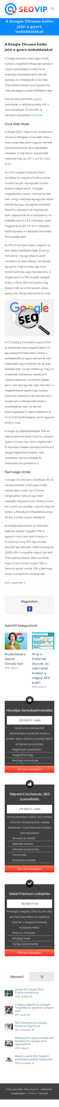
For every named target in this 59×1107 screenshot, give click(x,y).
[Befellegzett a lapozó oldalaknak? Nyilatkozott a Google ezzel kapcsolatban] (9, 1042)
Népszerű (17, 977)
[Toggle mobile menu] (52, 8)
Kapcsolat (43, 1093)
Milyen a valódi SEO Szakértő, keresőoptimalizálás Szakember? (34, 1058)
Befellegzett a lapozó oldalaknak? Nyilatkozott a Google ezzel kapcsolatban (34, 1041)
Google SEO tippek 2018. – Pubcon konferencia (30, 991)
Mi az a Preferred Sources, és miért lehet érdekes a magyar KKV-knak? (41, 668)
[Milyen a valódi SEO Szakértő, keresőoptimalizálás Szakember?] (9, 1060)
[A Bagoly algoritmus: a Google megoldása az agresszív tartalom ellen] (9, 1008)
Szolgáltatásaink (18, 1093)
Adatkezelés (46, 1089)
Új (41, 977)
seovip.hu (34, 1089)
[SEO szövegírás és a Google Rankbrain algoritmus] (9, 1026)
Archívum (32, 1093)
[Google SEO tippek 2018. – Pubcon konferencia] (9, 992)
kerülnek (37, 115)
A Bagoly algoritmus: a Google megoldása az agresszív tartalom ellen (34, 1007)
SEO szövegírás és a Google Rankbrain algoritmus (31, 1024)
